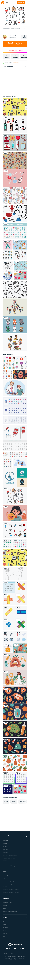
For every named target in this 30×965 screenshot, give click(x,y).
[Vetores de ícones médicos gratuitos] (15, 123)
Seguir (24, 37)
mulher (6, 947)
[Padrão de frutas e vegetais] (15, 159)
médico (14, 947)
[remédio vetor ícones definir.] (9, 393)
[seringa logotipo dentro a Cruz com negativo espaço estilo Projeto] (9, 732)
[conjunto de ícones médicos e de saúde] (15, 230)
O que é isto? (16, 62)
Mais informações (8, 66)
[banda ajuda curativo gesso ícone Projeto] (9, 670)
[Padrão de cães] (15, 319)
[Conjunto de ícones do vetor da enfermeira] (15, 141)
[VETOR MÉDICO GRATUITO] (10, 254)
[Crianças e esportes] (10, 275)
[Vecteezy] (2, 2)
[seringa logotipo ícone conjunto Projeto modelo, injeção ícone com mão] (15, 538)
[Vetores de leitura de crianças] (15, 372)
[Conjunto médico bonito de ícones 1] (9, 305)
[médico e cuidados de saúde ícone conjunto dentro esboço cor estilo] (7, 513)
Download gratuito (15, 43)
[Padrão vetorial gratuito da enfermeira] (9, 295)
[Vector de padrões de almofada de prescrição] (15, 195)
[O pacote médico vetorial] (15, 556)
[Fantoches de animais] (15, 355)
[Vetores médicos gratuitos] (15, 212)
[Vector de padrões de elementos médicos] (15, 106)
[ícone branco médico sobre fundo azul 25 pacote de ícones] (20, 922)
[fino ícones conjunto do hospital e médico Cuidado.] (15, 591)
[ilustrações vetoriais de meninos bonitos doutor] (7, 265)
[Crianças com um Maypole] (15, 337)
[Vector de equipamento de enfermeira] (15, 177)
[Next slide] (23, 947)
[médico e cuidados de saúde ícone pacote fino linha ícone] (9, 657)
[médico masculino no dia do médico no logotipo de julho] (21, 295)
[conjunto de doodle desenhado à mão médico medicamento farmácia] (8, 285)
